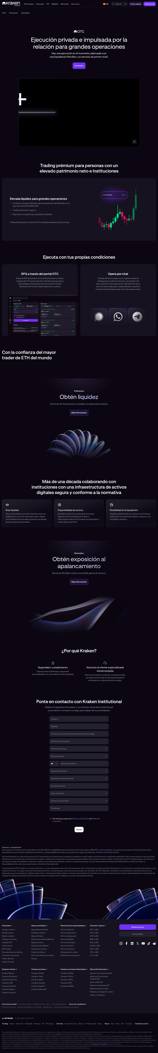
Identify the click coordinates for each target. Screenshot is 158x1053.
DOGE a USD (95, 946)
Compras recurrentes (10, 955)
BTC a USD (94, 929)
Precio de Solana (67, 946)
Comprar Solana (8, 989)
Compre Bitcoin (8, 973)
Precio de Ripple (67, 939)
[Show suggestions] (106, 748)
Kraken (12, 1024)
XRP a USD (94, 936)
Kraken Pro (19, 1024)
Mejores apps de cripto (99, 988)
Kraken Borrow (8, 958)
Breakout (37, 1024)
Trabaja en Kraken (38, 933)
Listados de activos (39, 949)
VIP (43, 1024)
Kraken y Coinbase (97, 995)
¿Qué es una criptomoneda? (101, 973)
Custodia (129, 1024)
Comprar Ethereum (9, 976)
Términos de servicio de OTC (107, 852)
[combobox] (77, 748)
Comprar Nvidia (37, 973)
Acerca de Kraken (39, 925)
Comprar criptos (8, 929)
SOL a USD (94, 942)
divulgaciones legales (99, 1044)
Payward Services (71, 1024)
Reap (99, 1024)
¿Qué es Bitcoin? (96, 982)
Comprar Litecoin (9, 992)
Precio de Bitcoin (67, 929)
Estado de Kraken (38, 952)
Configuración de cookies (41, 1004)
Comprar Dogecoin (9, 980)
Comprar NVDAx (67, 973)
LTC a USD (94, 955)
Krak (112, 1024)
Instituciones (7, 946)
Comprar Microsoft (38, 989)
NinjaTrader (29, 1024)
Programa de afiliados (40, 946)
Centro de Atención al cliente (42, 955)
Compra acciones (39, 969)
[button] (29, 4)
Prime (117, 1024)
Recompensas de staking (12, 952)
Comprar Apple (37, 980)
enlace (58, 1034)
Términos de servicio (9, 1007)
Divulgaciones (48, 1007)
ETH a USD (94, 933)
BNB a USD (94, 939)
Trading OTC (7, 942)
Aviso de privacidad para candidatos (66, 1007)
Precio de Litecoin (68, 949)
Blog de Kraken (37, 936)
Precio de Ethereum (68, 933)
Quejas (34, 958)
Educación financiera (99, 969)
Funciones (7, 925)
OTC (122, 1024)
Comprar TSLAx (67, 976)
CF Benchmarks (91, 1024)
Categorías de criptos (69, 952)
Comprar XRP (7, 983)
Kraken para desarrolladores (42, 939)
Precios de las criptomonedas (73, 925)
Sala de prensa (37, 942)
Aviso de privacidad (24, 1004)
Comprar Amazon (38, 983)
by (7, 1018)
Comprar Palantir (38, 986)
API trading (6, 949)
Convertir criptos (97, 925)
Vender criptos (8, 933)
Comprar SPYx (66, 983)
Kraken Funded (8, 962)
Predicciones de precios (70, 955)
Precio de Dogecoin (68, 936)
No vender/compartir (59, 1004)
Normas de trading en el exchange (29, 1007)
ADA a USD (94, 949)
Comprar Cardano (9, 986)
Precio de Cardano (68, 942)
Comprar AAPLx (67, 980)
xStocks (81, 1024)
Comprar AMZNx (67, 986)
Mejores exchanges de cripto (101, 992)
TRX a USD (94, 952)
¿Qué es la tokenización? (99, 985)
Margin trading (8, 936)
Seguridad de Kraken (39, 929)
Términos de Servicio (80, 819)
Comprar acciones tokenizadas (74, 969)
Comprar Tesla (37, 976)
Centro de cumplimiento (77, 1004)
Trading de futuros (9, 939)
